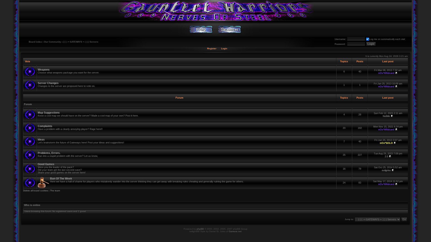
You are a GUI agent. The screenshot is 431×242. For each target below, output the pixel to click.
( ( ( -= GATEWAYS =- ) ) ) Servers (80, 42)
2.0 (386, 156)
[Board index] (215, 10)
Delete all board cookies (35, 190)
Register (211, 48)
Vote (27, 61)
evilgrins (386, 170)
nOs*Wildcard (386, 73)
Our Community (52, 42)
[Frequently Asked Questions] (201, 29)
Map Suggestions (49, 112)
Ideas (41, 139)
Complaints (45, 126)
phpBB (200, 229)
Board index (35, 42)
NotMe (386, 116)
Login (224, 48)
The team (55, 190)
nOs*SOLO (386, 143)
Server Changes (48, 83)
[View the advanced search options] (230, 29)
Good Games (46, 164)
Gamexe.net (235, 231)
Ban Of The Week (61, 178)
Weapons (44, 69)
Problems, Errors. (49, 153)
